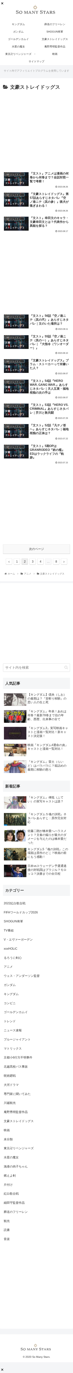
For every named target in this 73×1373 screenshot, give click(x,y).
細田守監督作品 (14, 1202)
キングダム (11, 994)
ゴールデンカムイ (16, 1012)
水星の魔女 (11, 1157)
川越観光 (10, 1102)
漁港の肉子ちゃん (16, 1166)
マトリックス (13, 1048)
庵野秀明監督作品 (16, 1112)
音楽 (7, 1239)
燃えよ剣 (10, 1175)
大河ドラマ (11, 1084)
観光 (7, 1221)
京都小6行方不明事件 (18, 1057)
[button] (66, 667)
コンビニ (10, 1003)
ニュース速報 (13, 1030)
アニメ (8, 966)
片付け (8, 1184)
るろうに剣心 (13, 957)
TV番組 (9, 930)
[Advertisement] (36, 129)
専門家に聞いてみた (17, 1093)
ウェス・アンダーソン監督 (22, 975)
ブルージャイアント (17, 1039)
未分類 (8, 1139)
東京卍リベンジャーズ (19, 1148)
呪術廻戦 (10, 1075)
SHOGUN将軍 (13, 921)
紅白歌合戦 (11, 1193)
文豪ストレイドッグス (19, 1121)
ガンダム (10, 985)
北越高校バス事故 (16, 1066)
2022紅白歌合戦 (14, 903)
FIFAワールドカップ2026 (21, 912)
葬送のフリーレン (16, 1211)
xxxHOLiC (10, 948)
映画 (7, 1130)
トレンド (10, 1021)
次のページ (36, 549)
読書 (7, 1229)
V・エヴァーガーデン (18, 939)
